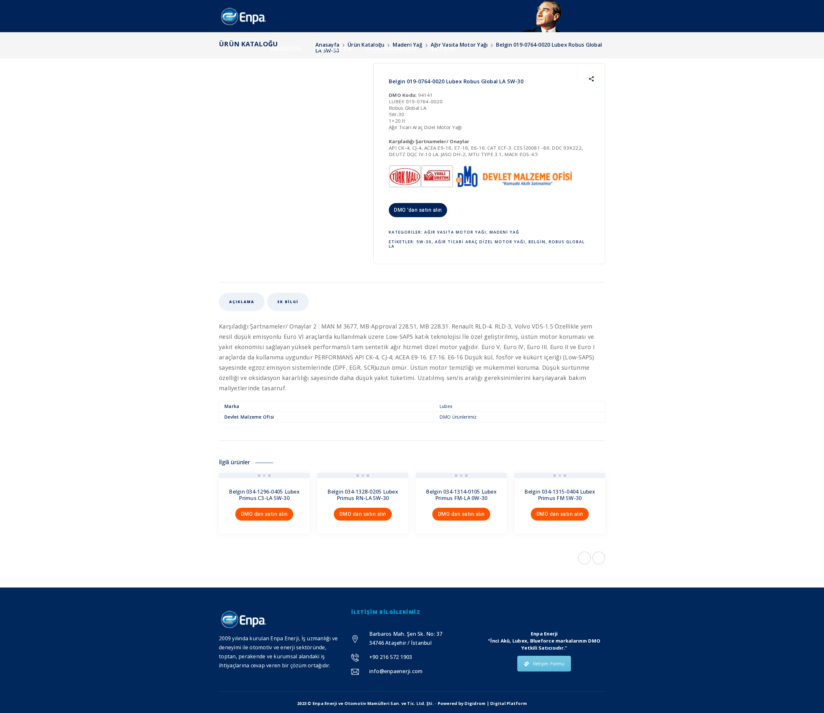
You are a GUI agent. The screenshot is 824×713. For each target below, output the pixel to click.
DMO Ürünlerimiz (458, 417)
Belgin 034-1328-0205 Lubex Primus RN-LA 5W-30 (362, 495)
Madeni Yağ (505, 232)
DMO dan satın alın (264, 514)
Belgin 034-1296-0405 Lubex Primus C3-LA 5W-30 (264, 495)
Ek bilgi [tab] (287, 301)
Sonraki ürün (598, 557)
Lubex (445, 406)
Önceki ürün (584, 557)
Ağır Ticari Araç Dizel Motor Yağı (480, 242)
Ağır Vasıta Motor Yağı (455, 232)
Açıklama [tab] (241, 301)
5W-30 (424, 242)
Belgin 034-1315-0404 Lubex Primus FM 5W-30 (559, 495)
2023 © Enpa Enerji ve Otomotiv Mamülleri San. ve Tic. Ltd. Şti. (365, 703)
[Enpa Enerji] (243, 16)
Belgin (537, 242)
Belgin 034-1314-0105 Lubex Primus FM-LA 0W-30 (461, 495)
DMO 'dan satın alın (418, 210)
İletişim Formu (548, 664)
